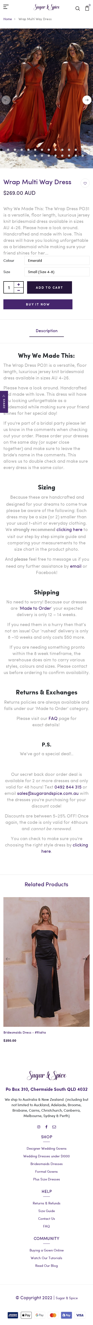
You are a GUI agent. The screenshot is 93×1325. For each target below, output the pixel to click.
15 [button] (8, 156)
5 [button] (29, 150)
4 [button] (22, 150)
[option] (46, 973)
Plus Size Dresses (46, 1179)
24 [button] (69, 156)
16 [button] (15, 156)
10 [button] (62, 150)
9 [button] (56, 150)
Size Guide (46, 1210)
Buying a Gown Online (47, 1250)
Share (4, 404)
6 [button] (35, 150)
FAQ (53, 718)
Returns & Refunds (46, 1203)
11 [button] (69, 150)
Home (7, 19)
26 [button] (83, 156)
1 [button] (1, 150)
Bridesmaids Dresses (46, 1163)
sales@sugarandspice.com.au (48, 793)
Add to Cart (49, 287)
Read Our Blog (46, 1265)
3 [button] (15, 150)
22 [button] (56, 156)
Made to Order (35, 608)
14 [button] (90, 150)
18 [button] (29, 156)
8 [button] (49, 150)
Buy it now (38, 304)
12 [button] (76, 150)
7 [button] (42, 150)
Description (47, 331)
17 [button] (22, 156)
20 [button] (42, 156)
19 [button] (35, 156)
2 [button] (8, 150)
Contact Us (46, 1218)
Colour (8, 260)
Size (6, 271)
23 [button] (62, 156)
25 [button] (76, 156)
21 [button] (49, 156)
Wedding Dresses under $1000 (46, 1156)
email (75, 566)
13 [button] (83, 150)
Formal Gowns (46, 1171)
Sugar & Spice (67, 1298)
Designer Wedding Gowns (47, 1148)
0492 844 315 (67, 787)
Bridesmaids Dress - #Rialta (24, 1032)
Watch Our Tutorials (46, 1258)
